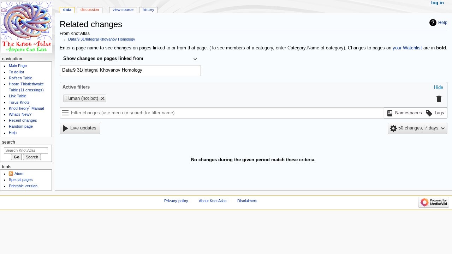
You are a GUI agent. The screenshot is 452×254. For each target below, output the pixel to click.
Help (442, 22)
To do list (16, 72)
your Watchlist (407, 48)
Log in (437, 2)
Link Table (17, 96)
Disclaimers (247, 201)
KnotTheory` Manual (26, 108)
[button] (439, 87)
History (148, 9)
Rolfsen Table (20, 78)
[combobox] (130, 59)
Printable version (23, 186)
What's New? (20, 114)
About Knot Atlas (213, 201)
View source (123, 9)
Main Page (18, 66)
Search (8, 142)
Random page (21, 126)
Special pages (21, 179)
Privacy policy (176, 201)
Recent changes (23, 120)
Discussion (90, 9)
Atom (18, 173)
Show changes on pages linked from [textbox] (103, 58)
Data (67, 9)
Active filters (76, 87)
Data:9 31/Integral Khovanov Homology (101, 39)
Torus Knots (19, 102)
